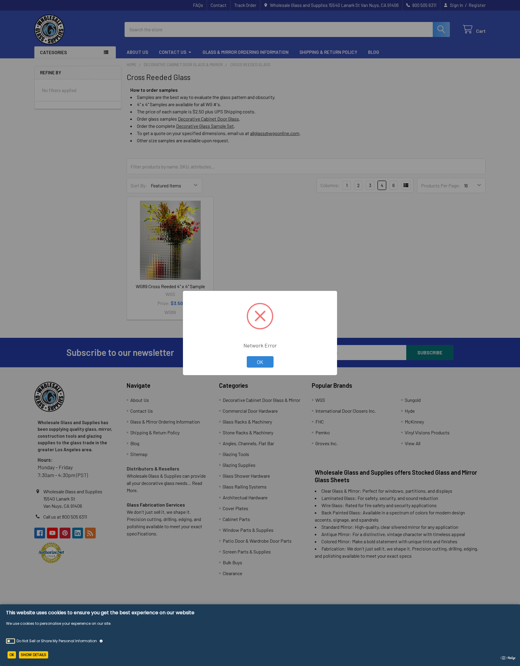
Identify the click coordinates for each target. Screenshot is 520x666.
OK (260, 362)
